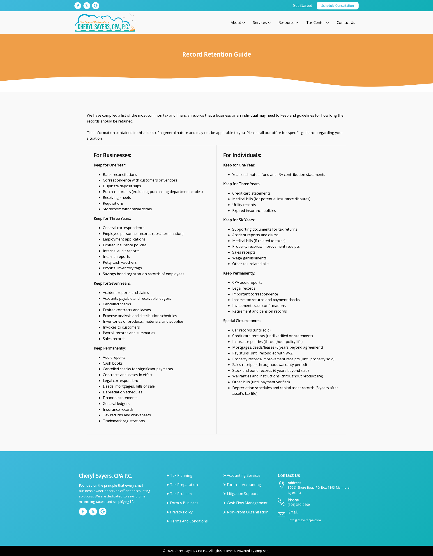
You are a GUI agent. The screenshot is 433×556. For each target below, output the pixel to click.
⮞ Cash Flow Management (245, 502)
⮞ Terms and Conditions (187, 521)
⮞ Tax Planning (179, 475)
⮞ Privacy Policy (179, 512)
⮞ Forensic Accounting (242, 484)
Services (260, 22)
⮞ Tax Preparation (182, 484)
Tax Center (315, 22)
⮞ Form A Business (182, 502)
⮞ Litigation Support (240, 493)
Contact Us (346, 22)
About (236, 22)
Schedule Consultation (337, 5)
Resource (286, 22)
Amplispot (262, 551)
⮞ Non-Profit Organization (245, 512)
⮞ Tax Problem (179, 493)
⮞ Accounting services (241, 475)
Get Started (302, 5)
